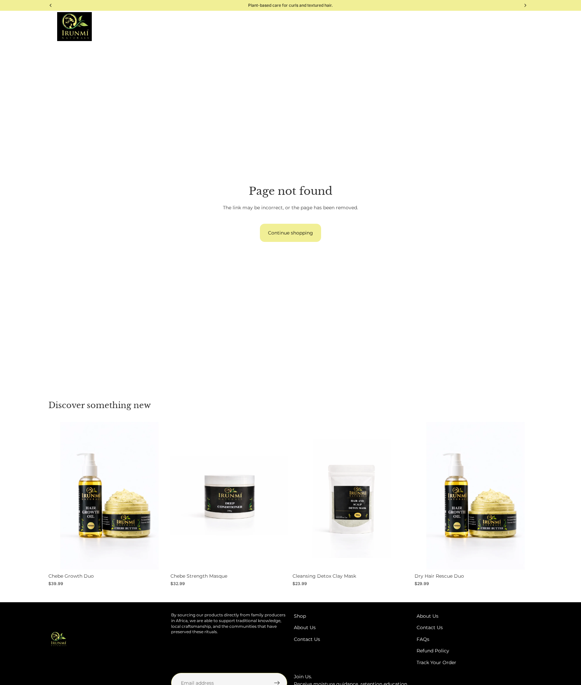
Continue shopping (290, 233)
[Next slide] (156, 496)
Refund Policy (433, 651)
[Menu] (21, 26)
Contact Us (307, 639)
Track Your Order (436, 662)
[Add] (156, 559)
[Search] (43, 26)
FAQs (423, 639)
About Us (305, 627)
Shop (300, 616)
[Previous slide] (58, 496)
